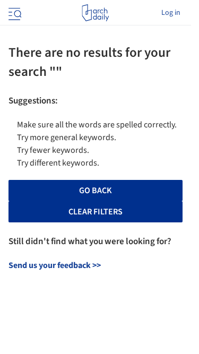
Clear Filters (95, 212)
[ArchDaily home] (95, 12)
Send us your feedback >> (54, 265)
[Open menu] (13, 12)
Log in (170, 12)
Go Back (95, 190)
